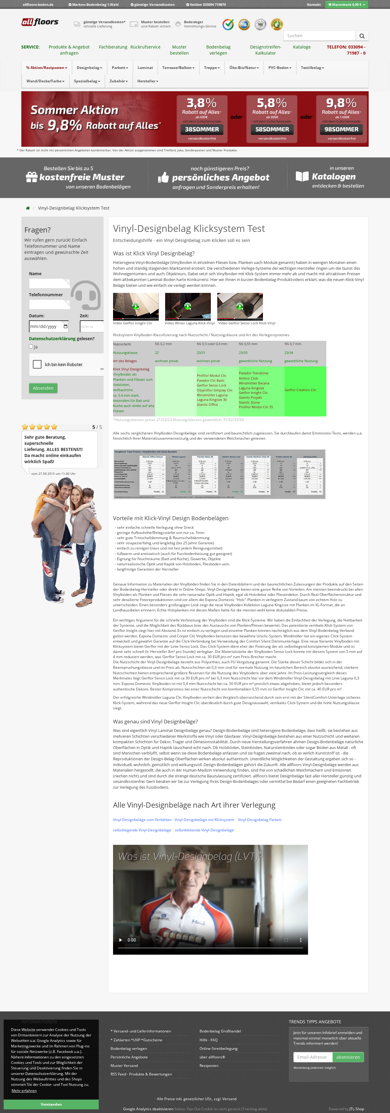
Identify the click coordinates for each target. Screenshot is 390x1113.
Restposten (209, 1065)
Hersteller (146, 81)
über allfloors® (212, 1057)
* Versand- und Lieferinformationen (141, 1031)
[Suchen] (362, 36)
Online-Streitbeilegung (219, 1048)
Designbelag (88, 67)
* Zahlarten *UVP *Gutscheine (136, 1040)
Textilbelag (311, 67)
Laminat (145, 67)
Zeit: (84, 316)
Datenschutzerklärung (52, 338)
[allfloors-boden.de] (39, 22)
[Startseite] (28, 208)
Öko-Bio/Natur (242, 67)
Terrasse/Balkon (177, 67)
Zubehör (117, 81)
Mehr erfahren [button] (24, 1090)
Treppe (210, 67)
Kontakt (314, 4)
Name (35, 273)
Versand (229, 1098)
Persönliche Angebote (129, 1057)
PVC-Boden (278, 67)
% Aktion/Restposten (45, 67)
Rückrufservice (145, 47)
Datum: (36, 316)
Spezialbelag (85, 81)
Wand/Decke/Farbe (44, 81)
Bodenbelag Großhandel (220, 1031)
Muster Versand (124, 1065)
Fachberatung (113, 47)
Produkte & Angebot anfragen (69, 50)
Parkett (118, 67)
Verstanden (51, 1104)
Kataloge (302, 47)
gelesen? (62, 338)
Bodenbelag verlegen (218, 50)
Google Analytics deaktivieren (148, 1108)
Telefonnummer (46, 294)
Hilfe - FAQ (209, 1040)
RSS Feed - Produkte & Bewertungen (141, 1074)
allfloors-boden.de (38, 4)
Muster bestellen (179, 50)
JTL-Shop (356, 1108)
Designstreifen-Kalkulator (266, 50)
